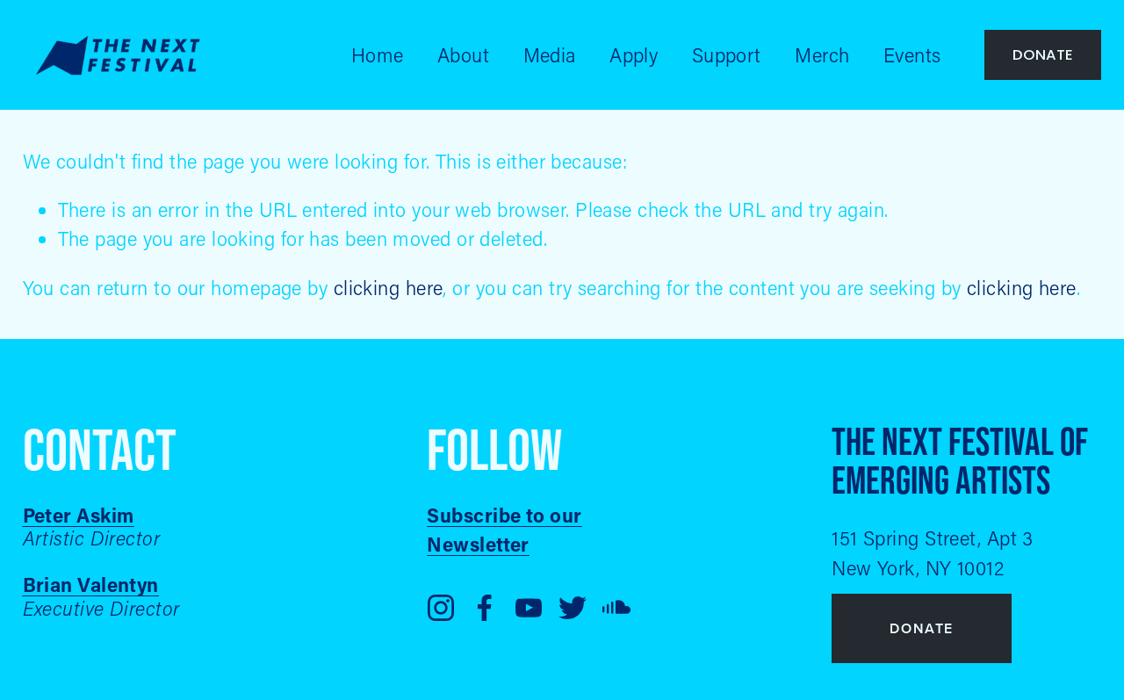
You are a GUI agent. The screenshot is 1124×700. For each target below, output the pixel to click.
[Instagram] (441, 608)
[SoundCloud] (616, 608)
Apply (633, 55)
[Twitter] (572, 608)
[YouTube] (529, 608)
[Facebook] (485, 608)
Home (377, 55)
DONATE (1042, 55)
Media (549, 55)
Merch (822, 55)
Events (912, 55)
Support (726, 55)
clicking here (388, 287)
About (463, 55)
